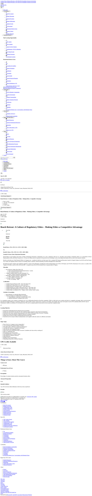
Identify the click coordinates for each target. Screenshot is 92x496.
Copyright (3, 485)
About (5, 131)
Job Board (8, 104)
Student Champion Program (12, 99)
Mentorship (8, 125)
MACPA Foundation (22, 1)
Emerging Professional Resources (13, 122)
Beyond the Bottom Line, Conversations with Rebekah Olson (19, 109)
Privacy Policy (4, 487)
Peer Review (8, 102)
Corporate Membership (11, 149)
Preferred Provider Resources (9, 411)
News (5, 1)
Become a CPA (14, 1)
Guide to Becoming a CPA (11, 127)
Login (2, 3)
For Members (6, 11)
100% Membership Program (12, 144)
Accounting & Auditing (11, 65)
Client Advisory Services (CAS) (13, 85)
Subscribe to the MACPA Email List (8, 492)
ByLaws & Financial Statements (13, 141)
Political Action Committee (11, 116)
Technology (8, 80)
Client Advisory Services (8, 442)
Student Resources (10, 120)
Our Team (8, 136)
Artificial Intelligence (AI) (11, 83)
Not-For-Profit (9, 75)
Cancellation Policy (5, 490)
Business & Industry (10, 68)
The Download (9, 26)
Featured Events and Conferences (10, 425)
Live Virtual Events (10, 51)
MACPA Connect (10, 13)
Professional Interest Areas (11, 28)
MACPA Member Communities (12, 92)
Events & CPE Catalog (32, 396)
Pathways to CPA (9, 130)
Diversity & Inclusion (10, 94)
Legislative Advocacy (10, 113)
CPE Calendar (6, 420)
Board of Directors (10, 139)
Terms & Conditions (5, 491)
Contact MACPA (4, 486)
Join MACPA (3, 5)
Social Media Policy (5, 488)
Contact (5, 155)
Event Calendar (9, 44)
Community (6, 89)
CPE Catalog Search (7, 419)
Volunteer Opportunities (11, 97)
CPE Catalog (9, 41)
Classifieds (8, 107)
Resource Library (9, 31)
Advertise (3, 481)
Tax (7, 63)
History (7, 134)
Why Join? (5, 9)
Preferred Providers (10, 18)
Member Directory (10, 33)
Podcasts (9, 1)
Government (8, 73)
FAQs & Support (9, 154)
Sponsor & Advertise (31, 1)
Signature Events (9, 23)
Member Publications (10, 21)
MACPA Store (9, 151)
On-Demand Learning (10, 56)
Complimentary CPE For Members (13, 49)
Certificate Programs (10, 54)
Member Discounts (10, 16)
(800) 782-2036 (4, 400)
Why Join (3, 479)
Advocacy (6, 111)
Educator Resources (7, 464)
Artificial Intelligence (7, 441)
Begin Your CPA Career (8, 117)
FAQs (2, 493)
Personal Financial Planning (12, 78)
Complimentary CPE (7, 407)
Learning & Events (7, 35)
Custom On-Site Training (11, 46)
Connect (2, 1)
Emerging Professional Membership (13, 146)
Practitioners (8, 70)
